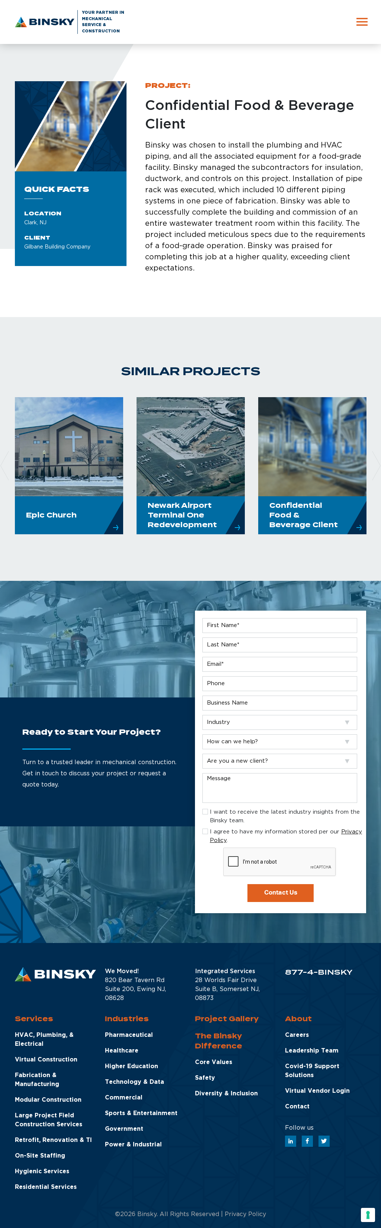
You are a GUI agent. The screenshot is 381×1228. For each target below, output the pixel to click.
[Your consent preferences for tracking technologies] (368, 1215)
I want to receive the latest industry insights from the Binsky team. (285, 816)
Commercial (124, 1098)
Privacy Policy (245, 1214)
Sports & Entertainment (141, 1113)
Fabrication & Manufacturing (37, 1080)
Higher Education (131, 1066)
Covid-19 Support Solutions (312, 1071)
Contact (297, 1107)
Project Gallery (227, 1019)
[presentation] (279, 862)
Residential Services (46, 1187)
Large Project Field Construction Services (48, 1120)
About (298, 1019)
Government (124, 1129)
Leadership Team (312, 1051)
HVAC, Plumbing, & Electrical (44, 1039)
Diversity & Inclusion (226, 1093)
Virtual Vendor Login (317, 1091)
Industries (127, 1019)
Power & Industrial (133, 1145)
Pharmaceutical (129, 1035)
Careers (297, 1035)
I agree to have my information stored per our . (286, 836)
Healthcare (121, 1051)
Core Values (213, 1062)
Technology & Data (134, 1082)
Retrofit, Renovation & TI (53, 1140)
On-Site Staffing (40, 1156)
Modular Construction (48, 1100)
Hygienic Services (42, 1171)
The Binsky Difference (218, 1041)
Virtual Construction (46, 1060)
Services (34, 1019)
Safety (205, 1078)
